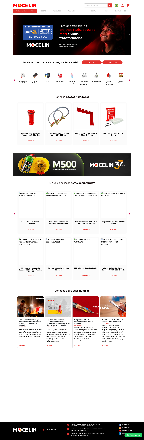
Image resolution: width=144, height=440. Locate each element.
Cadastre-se (112, 62)
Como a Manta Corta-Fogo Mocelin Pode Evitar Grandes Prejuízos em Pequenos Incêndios (30, 322)
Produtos (57, 11)
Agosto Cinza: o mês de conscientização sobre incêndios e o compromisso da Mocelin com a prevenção (58, 322)
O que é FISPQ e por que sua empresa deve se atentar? (112, 321)
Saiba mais (30, 141)
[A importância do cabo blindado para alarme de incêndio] (86, 306)
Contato (94, 11)
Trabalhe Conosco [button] (75, 11)
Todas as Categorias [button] (24, 11)
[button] (14, 34)
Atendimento (134, 435)
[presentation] (14, 80)
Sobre (43, 11)
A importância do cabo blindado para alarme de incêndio (83, 321)
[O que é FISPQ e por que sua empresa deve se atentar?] (113, 306)
